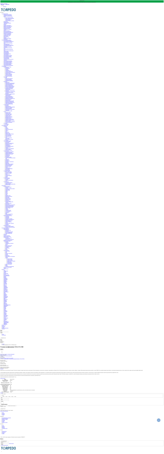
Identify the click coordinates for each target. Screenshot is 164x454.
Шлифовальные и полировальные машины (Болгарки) (12, 358)
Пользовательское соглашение (6, 417)
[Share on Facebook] (2, 351)
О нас (3, 425)
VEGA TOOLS (22, 358)
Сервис (3, 421)
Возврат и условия (4, 419)
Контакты (3, 427)
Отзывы (1, 392)
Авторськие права (4, 428)
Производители (4, 431)
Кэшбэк (3, 433)
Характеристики (2, 378)
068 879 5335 (2, 4)
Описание (1, 368)
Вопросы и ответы (4, 422)
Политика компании (5, 418)
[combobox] (4, 331)
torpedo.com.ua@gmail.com (4, 411)
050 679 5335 (7, 4)
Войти (3, 334)
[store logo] (8, 11)
